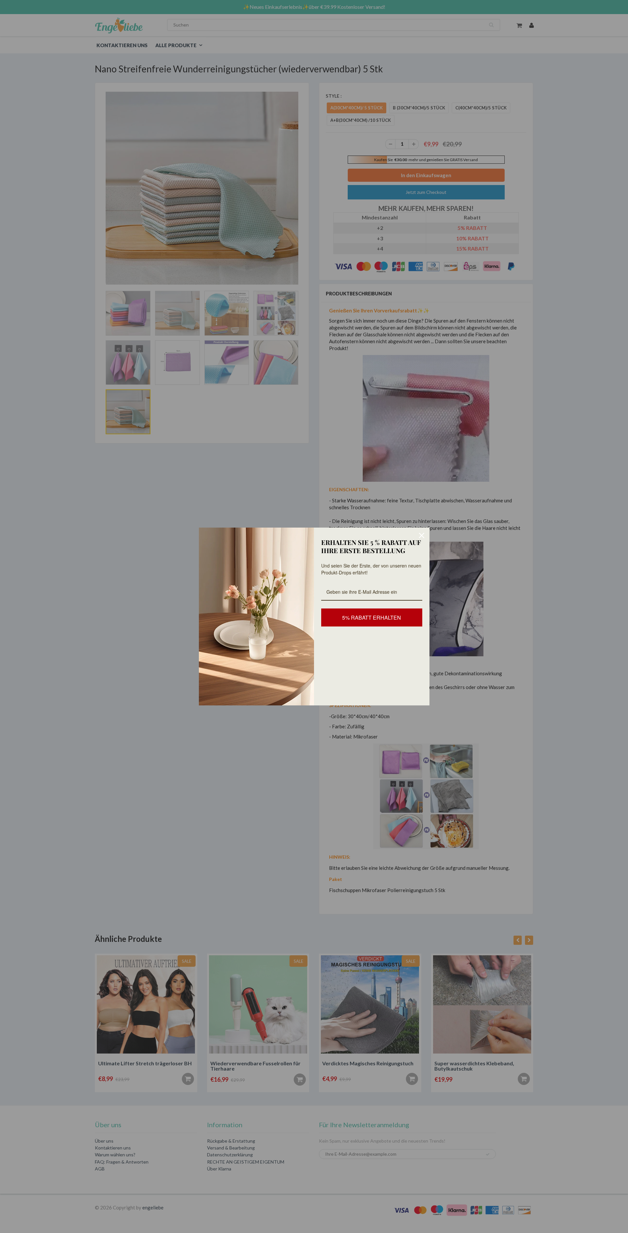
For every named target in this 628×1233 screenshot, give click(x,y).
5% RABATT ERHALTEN (371, 617)
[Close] (421, 535)
